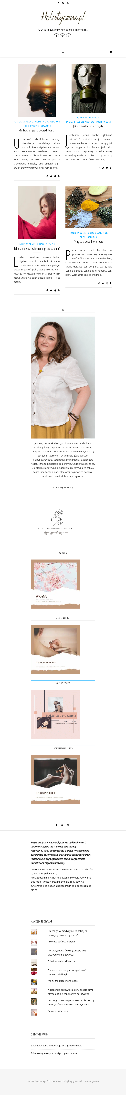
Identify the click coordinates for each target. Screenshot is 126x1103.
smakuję (46, 126)
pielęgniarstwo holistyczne (93, 122)
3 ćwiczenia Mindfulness (61, 961)
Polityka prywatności (73, 1081)
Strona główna (91, 1081)
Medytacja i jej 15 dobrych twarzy (37, 130)
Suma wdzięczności (58, 1011)
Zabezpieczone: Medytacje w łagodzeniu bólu (56, 1045)
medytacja (41, 121)
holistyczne (25, 121)
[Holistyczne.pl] (63, 23)
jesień (40, 244)
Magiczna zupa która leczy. (89, 241)
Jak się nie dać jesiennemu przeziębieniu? (37, 248)
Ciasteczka (56, 1081)
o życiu (50, 244)
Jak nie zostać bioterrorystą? (89, 126)
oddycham (57, 121)
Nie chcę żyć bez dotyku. (61, 941)
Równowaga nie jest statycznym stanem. (54, 1053)
